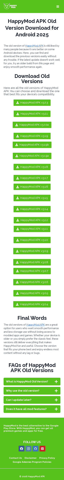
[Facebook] (21, 448)
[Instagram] (28, 448)
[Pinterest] (42, 448)
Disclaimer (31, 458)
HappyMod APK (34, 45)
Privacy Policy (47, 458)
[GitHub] (35, 448)
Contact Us (15, 458)
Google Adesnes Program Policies (32, 462)
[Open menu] (57, 6)
